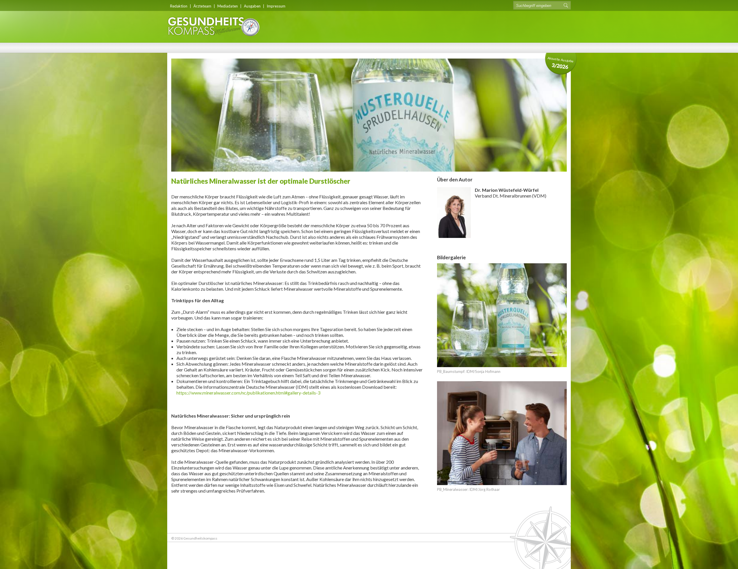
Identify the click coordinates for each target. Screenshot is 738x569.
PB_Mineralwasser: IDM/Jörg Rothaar (468, 489)
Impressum (276, 6)
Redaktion (178, 6)
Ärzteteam (202, 6)
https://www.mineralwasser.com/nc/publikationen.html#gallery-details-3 (248, 392)
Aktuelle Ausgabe (560, 63)
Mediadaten (227, 6)
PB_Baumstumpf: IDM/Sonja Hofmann (468, 371)
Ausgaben (252, 6)
